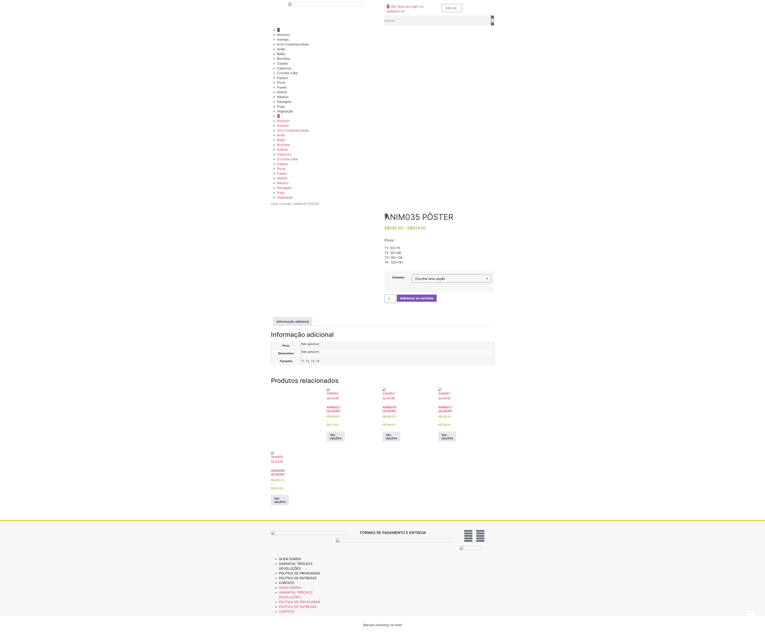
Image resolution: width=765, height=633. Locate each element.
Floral (281, 83)
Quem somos (290, 559)
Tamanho (398, 277)
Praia (280, 106)
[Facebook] (468, 536)
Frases (282, 87)
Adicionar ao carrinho (417, 298)
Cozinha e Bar (287, 73)
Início (274, 204)
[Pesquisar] (492, 21)
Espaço (282, 78)
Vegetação (285, 111)
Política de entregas (298, 578)
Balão (281, 54)
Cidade (282, 63)
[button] (386, 215)
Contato (286, 583)
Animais (283, 39)
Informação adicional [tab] (293, 321)
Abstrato (283, 35)
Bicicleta (283, 59)
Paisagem (284, 102)
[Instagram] (480, 536)
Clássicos (284, 68)
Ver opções (335, 436)
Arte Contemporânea (293, 44)
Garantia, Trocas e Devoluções (296, 566)
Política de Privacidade (299, 573)
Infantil (282, 92)
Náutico (283, 97)
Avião (281, 49)
